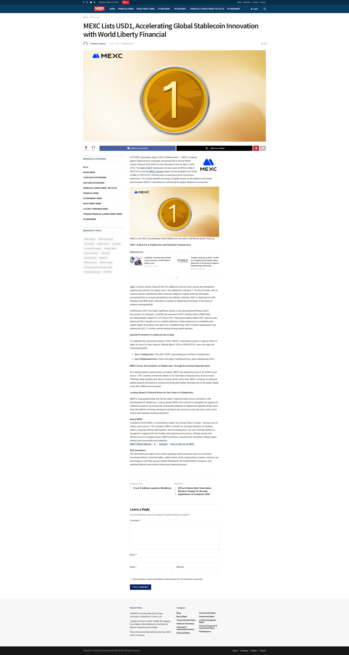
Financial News (126, 9)
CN (126, 2)
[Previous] (172, 278)
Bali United (89, 244)
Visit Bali (107, 272)
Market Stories (91, 262)
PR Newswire (233, 9)
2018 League (90, 239)
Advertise (247, 2)
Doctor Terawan (91, 253)
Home (112, 9)
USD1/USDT (146, 168)
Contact (263, 2)
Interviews (180, 9)
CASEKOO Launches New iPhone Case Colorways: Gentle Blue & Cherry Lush (157, 260)
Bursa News (89, 172)
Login (255, 9)
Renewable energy (92, 272)
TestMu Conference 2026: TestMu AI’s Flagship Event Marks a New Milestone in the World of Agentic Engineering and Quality (205, 261)
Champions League (93, 248)
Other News (164, 9)
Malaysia (103, 258)
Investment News (146, 9)
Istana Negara (90, 258)
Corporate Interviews (94, 177)
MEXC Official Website (140, 444)
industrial (105, 253)
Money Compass (98, 44)
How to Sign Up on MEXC (182, 444)
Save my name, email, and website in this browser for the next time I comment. (168, 579)
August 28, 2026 (151, 266)
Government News (92, 198)
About (239, 2)
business (116, 244)
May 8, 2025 (114, 44)
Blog (85, 167)
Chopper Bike (110, 248)
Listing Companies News (95, 209)
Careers (255, 2)
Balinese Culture (106, 239)
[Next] (177, 278)
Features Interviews (93, 183)
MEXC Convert (156, 171)
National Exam (106, 262)
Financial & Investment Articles (207, 9)
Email (133, 567)
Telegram (163, 444)
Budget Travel (103, 244)
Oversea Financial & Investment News (102, 214)
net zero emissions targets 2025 (98, 267)
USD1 (132, 287)
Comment (135, 520)
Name (133, 554)
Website (180, 567)
